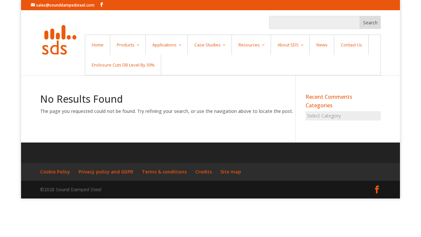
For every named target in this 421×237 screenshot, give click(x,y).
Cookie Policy (55, 172)
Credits (203, 172)
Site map (230, 172)
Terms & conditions (164, 172)
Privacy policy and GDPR (106, 172)
